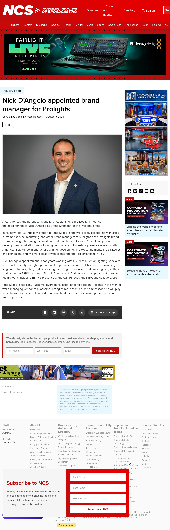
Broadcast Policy (93, 440)
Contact (145, 440)
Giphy (144, 463)
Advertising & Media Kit (41, 433)
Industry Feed (8, 391)
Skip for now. (66, 525)
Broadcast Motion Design (125, 447)
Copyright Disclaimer (39, 444)
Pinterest (145, 459)
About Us (36, 425)
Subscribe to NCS (149, 429)
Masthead (35, 429)
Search (150, 10)
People (8, 124)
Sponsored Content (39, 448)
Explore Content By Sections (98, 426)
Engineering (131, 25)
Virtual (79, 25)
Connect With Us (152, 425)
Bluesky (145, 448)
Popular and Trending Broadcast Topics (126, 428)
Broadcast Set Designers (69, 450)
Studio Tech (114, 25)
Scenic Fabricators (66, 454)
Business (14, 25)
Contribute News (149, 437)
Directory (129, 10)
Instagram (146, 467)
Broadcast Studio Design (125, 436)
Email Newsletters (149, 433)
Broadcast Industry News (97, 436)
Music (90, 25)
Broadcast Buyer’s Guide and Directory (70, 428)
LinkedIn (145, 456)
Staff (5, 425)
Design (67, 25)
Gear (145, 25)
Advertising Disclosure (40, 451)
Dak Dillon (7, 438)
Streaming (41, 25)
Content (28, 25)
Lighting (156, 25)
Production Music (66, 447)
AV (166, 25)
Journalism (91, 448)
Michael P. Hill (8, 429)
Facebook (146, 444)
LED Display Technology (69, 443)
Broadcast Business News (98, 432)
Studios (55, 25)
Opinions (92, 10)
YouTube (145, 452)
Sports (100, 25)
